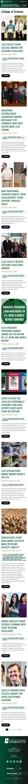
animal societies (9, 556)
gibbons (11, 560)
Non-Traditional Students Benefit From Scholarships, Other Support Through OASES (13, 198)
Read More (5, 75)
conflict (11, 559)
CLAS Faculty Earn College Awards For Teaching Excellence (12, 48)
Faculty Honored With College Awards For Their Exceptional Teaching (13, 695)
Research (21, 485)
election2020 (5, 560)
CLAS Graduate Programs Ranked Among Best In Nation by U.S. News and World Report (13, 334)
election (20, 559)
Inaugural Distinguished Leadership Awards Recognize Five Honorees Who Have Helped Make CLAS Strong (11, 120)
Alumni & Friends (12, 136)
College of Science (14, 59)
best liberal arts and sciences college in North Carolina (12, 557)
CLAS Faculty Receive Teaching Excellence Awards (12, 265)
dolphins (16, 559)
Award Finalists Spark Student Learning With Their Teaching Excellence (13, 626)
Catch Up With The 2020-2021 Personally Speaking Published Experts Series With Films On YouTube (12, 405)
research (20, 560)
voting (23, 560)
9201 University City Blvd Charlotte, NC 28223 (14, 750)
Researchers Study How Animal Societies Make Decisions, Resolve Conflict (12, 542)
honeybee (15, 560)
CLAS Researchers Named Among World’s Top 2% (13, 474)
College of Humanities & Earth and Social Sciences (11, 137)
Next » (19, 729)
